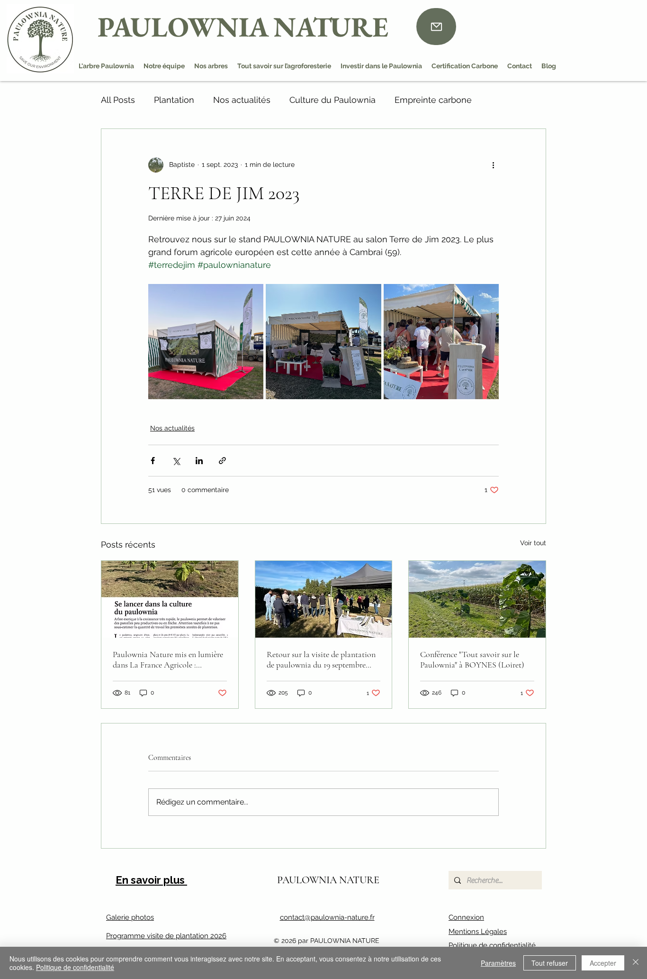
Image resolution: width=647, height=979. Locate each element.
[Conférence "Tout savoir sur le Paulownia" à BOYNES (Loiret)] (477, 599)
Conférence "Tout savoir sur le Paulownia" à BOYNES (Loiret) (472, 659)
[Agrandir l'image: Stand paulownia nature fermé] (205, 341)
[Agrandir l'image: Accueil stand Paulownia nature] (441, 341)
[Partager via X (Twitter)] (175, 460)
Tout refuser (549, 963)
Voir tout (533, 543)
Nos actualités (241, 100)
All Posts (118, 100)
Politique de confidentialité (492, 945)
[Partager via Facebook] (152, 460)
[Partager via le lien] (222, 460)
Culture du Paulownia (332, 100)
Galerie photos (130, 917)
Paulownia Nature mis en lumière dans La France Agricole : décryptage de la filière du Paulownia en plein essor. (168, 659)
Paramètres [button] (498, 963)
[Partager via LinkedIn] (199, 460)
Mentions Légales (478, 931)
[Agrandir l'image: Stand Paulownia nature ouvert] (323, 341)
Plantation (174, 100)
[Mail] (436, 26)
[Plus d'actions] (493, 165)
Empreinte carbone (433, 100)
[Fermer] (635, 962)
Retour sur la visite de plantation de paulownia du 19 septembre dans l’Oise (321, 659)
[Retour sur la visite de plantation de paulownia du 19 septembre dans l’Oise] (323, 599)
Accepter (603, 963)
